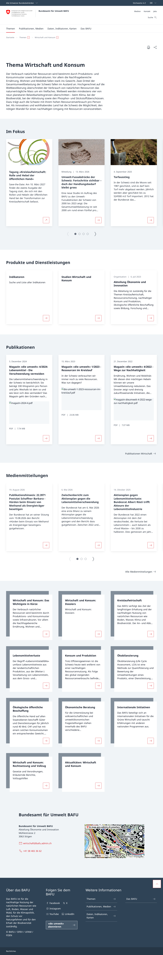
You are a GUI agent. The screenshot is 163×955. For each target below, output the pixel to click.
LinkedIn (69, 914)
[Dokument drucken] (148, 47)
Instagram (55, 908)
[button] (10, 28)
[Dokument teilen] (155, 47)
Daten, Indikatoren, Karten (97, 916)
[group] (29, 182)
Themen (91, 898)
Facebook (55, 903)
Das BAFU (131, 898)
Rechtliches (11, 951)
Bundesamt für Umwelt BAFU (54, 11)
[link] (29, 615)
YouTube (54, 914)
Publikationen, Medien (99, 906)
